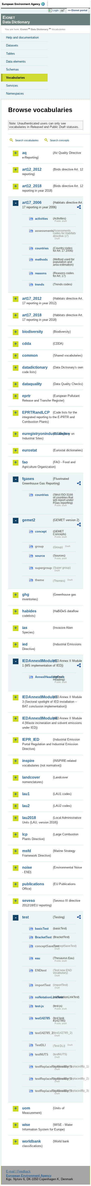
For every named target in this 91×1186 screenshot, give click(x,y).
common (30, 355)
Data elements (16, 61)
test (25, 917)
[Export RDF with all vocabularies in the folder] (79, 207)
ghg (25, 595)
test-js (39, 1006)
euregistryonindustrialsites (37, 434)
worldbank (31, 1141)
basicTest (42, 928)
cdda (26, 344)
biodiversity (32, 332)
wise (26, 1125)
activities (41, 218)
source (40, 556)
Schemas (12, 69)
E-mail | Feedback (18, 1171)
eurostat (29, 450)
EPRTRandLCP (36, 412)
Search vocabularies (26, 140)
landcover (31, 777)
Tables (10, 53)
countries (42, 248)
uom (26, 1108)
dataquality (32, 384)
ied (25, 644)
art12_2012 (32, 169)
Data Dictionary (39, 29)
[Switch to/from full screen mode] (63, 10)
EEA (25, 4)
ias (24, 628)
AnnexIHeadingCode (43, 677)
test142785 (42, 1018)
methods (41, 259)
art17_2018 (32, 315)
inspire (28, 761)
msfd (26, 851)
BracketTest (43, 937)
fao (25, 462)
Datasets (12, 45)
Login (55, 10)
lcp (25, 834)
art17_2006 (32, 203)
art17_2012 (32, 298)
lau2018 (29, 818)
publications (33, 884)
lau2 (26, 806)
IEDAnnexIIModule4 (37, 718)
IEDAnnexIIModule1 (37, 661)
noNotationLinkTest (43, 997)
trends (39, 284)
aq (24, 153)
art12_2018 (32, 186)
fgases (28, 479)
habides (29, 611)
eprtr (26, 396)
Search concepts (59, 140)
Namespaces (15, 93)
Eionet (24, 29)
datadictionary (35, 367)
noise (27, 867)
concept (40, 531)
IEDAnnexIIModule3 (37, 697)
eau (37, 958)
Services (12, 85)
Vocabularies (15, 77)
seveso (28, 901)
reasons (40, 273)
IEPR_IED (30, 739)
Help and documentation (22, 37)
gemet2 (28, 520)
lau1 (26, 794)
